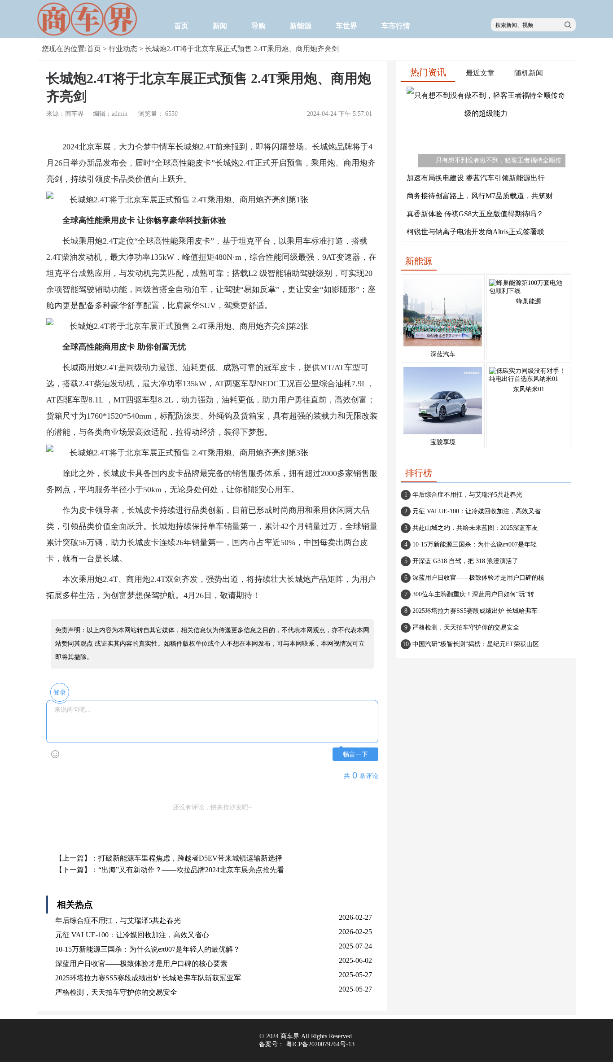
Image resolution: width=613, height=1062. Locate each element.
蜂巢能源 (528, 301)
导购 (258, 26)
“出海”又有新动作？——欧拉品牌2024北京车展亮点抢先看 (191, 870)
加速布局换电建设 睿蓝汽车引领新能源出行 (476, 178)
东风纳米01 (528, 389)
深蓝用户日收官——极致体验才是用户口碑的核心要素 (141, 963)
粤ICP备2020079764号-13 (320, 1044)
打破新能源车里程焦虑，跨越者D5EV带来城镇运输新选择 (190, 858)
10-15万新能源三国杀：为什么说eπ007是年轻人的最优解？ (147, 949)
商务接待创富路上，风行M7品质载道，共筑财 (480, 196)
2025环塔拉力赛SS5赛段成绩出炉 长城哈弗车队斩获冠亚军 (148, 978)
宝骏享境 (442, 442)
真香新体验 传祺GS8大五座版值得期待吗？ (475, 214)
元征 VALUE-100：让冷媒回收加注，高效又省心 (132, 935)
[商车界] (88, 34)
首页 (181, 26)
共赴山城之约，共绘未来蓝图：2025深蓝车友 (475, 527)
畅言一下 (355, 754)
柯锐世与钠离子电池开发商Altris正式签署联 (475, 232)
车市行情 (395, 26)
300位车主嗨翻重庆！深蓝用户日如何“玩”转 (473, 594)
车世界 (346, 26)
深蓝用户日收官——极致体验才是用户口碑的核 (478, 577)
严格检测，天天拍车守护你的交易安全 (116, 992)
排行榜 (418, 473)
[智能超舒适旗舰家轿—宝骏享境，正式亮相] (442, 434)
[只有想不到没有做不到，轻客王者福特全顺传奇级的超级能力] (486, 113)
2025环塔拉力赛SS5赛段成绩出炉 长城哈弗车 (475, 610)
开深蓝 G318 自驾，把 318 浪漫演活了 (465, 561)
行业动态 (123, 48)
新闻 (220, 26)
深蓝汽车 (442, 354)
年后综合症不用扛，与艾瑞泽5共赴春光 (118, 920)
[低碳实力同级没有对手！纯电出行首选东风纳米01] (528, 379)
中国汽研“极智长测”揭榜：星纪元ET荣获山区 (475, 644)
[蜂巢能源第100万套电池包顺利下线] (528, 291)
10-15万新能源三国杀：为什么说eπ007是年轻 (474, 544)
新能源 (300, 26)
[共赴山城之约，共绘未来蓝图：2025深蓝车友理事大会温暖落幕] (442, 346)
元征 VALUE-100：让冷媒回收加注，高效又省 (476, 511)
